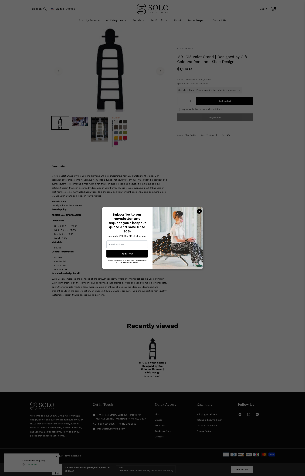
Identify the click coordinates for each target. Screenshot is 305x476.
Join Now (127, 253)
